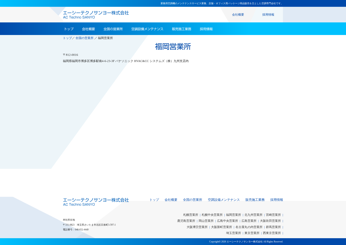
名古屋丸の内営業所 (249, 227)
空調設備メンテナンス (147, 29)
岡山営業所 (206, 220)
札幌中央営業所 (212, 214)
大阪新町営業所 (221, 227)
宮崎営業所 (273, 214)
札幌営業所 (190, 214)
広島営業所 (248, 220)
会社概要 (238, 14)
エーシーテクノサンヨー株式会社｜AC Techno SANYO (96, 202)
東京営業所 (252, 233)
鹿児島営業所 (186, 220)
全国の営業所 (113, 29)
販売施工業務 (181, 29)
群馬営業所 (273, 227)
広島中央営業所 (227, 220)
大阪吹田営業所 (270, 220)
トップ (68, 29)
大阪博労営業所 (197, 227)
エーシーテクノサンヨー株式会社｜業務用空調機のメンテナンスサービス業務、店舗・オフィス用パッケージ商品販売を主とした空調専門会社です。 (96, 15)
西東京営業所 (272, 233)
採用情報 (268, 14)
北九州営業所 (253, 214)
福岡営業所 (233, 214)
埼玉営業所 (233, 233)
